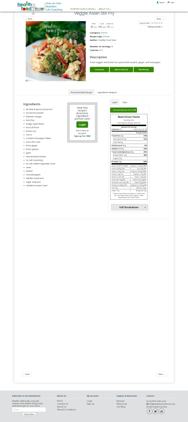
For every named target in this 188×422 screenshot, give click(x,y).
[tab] (128, 207)
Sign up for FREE (82, 136)
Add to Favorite (121, 69)
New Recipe (144, 69)
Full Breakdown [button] (128, 207)
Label (114, 102)
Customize (99, 69)
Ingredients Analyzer (107, 92)
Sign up (90, 404)
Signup (161, 2)
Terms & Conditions (66, 409)
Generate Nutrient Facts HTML (124, 110)
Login (172, 2)
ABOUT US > (105, 9)
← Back (28, 18)
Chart (124, 102)
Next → (160, 18)
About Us (61, 407)
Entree (104, 32)
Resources (122, 404)
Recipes (120, 401)
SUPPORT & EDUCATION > (83, 9)
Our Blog (121, 407)
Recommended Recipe (81, 92)
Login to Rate (144, 23)
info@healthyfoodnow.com (162, 404)
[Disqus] (94, 258)
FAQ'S (60, 401)
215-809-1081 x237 (157, 401)
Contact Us (62, 404)
